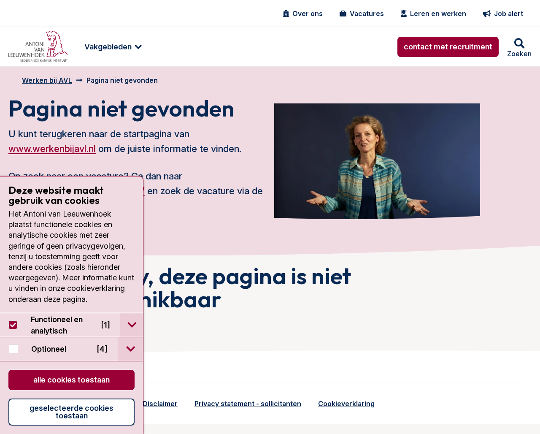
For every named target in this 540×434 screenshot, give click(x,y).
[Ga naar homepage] (38, 46)
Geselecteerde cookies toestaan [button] (71, 412)
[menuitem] (109, 46)
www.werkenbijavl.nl (52, 148)
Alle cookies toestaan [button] (71, 379)
